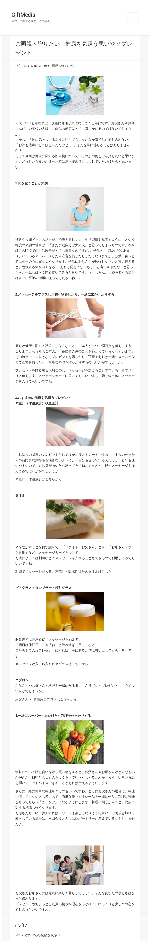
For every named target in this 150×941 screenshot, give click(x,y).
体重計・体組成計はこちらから (38, 479)
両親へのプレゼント (65, 66)
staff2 (21, 925)
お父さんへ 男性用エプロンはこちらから (46, 699)
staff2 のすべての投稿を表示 (36, 935)
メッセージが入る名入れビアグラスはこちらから (51, 664)
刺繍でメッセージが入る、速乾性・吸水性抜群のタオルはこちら (63, 571)
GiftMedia (23, 14)
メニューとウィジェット (133, 17)
